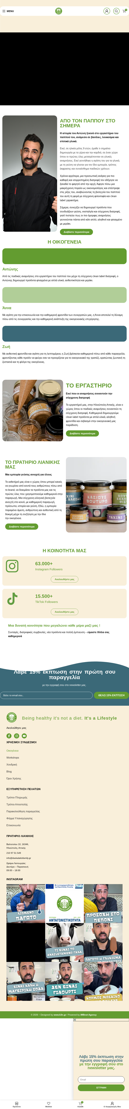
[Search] (116, 11)
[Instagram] (16, 735)
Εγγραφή (101, 1088)
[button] (101, 1019)
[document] (64, 1059)
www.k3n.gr (60, 1014)
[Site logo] (59, 10)
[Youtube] (24, 735)
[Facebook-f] (8, 735)
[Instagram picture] (25, 903)
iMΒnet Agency (88, 1014)
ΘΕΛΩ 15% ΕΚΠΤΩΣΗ (111, 695)
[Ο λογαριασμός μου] (107, 11)
